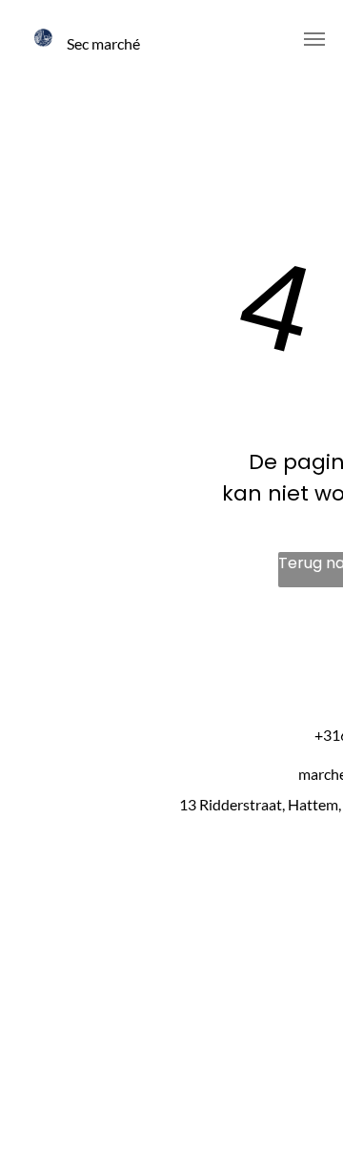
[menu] (314, 39)
